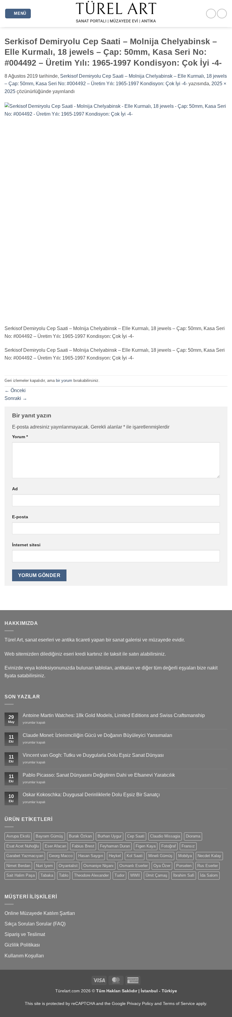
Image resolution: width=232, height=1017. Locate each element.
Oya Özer (161, 865)
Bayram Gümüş (49, 836)
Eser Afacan (55, 846)
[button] (18, 14)
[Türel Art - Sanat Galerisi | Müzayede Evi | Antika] (116, 13)
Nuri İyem (44, 865)
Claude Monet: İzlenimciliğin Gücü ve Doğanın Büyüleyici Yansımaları (97, 735)
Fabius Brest (83, 846)
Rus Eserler (207, 865)
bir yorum (64, 380)
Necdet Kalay (209, 855)
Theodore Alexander (91, 875)
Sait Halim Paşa (20, 875)
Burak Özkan (80, 836)
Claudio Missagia (165, 836)
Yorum (20, 436)
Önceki (15, 390)
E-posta (20, 516)
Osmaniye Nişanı (98, 865)
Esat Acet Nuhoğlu (22, 846)
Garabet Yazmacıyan (24, 855)
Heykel (115, 855)
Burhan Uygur (109, 836)
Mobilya (185, 855)
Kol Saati (135, 855)
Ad (15, 488)
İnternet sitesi (26, 544)
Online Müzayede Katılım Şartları (40, 913)
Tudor (119, 875)
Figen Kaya (146, 846)
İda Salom (209, 875)
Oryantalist (68, 865)
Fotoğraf (168, 846)
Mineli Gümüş (160, 855)
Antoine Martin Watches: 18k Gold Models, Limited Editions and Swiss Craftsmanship (114, 715)
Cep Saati (135, 836)
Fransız (188, 846)
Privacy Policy (140, 1003)
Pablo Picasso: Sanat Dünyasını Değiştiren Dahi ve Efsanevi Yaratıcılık (99, 775)
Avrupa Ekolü (18, 836)
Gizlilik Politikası (22, 944)
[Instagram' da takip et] (211, 14)
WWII (135, 875)
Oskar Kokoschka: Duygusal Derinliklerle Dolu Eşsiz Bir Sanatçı (91, 794)
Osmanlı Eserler (133, 865)
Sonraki (16, 398)
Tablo (63, 875)
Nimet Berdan (18, 865)
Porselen (184, 865)
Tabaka (46, 875)
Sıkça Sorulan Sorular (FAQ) (35, 923)
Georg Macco (60, 855)
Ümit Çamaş (156, 875)
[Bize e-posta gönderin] (222, 14)
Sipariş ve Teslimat (25, 934)
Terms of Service (179, 1003)
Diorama (193, 836)
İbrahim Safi (183, 875)
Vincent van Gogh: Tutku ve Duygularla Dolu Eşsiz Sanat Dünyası (93, 755)
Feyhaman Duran (115, 846)
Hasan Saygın (90, 855)
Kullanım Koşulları (24, 955)
